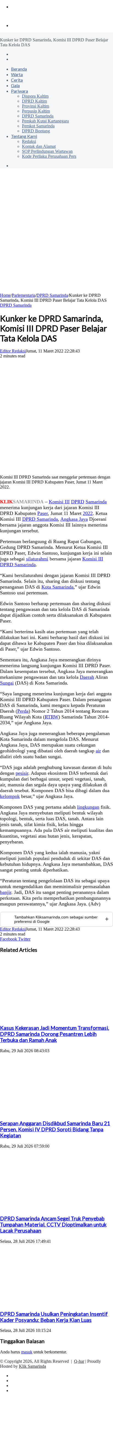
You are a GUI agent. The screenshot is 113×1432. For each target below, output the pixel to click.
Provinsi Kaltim (35, 106)
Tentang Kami (24, 136)
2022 (88, 513)
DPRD (77, 501)
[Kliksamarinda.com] (19, 16)
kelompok (10, 796)
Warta (17, 74)
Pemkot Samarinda (38, 126)
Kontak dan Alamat (39, 146)
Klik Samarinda (32, 1366)
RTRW (51, 717)
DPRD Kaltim (34, 101)
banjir (5, 892)
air (98, 751)
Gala (15, 85)
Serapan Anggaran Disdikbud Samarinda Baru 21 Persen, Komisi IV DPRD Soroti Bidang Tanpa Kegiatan (55, 1129)
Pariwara (19, 90)
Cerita (17, 79)
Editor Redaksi (13, 351)
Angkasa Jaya (74, 519)
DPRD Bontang (36, 131)
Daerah (87, 677)
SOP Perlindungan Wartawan (47, 151)
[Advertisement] (56, 233)
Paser (42, 513)
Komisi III (59, 501)
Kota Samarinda (57, 587)
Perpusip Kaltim (36, 111)
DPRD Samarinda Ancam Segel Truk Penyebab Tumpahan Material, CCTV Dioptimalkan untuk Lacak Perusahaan (53, 1224)
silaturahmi (37, 559)
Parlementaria (23, 295)
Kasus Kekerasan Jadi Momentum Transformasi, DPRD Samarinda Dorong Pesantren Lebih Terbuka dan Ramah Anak (54, 1034)
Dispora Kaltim (35, 96)
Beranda (19, 68)
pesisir (22, 773)
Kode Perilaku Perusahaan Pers (49, 156)
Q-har (79, 1361)
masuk (26, 1352)
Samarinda (96, 501)
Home (5, 295)
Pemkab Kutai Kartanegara (45, 121)
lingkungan (88, 807)
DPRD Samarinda (37, 116)
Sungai (7, 683)
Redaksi (29, 141)
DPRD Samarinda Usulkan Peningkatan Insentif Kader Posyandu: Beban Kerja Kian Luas (54, 1317)
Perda (23, 711)
